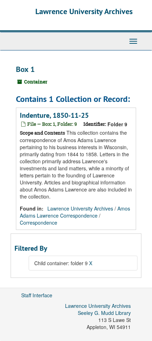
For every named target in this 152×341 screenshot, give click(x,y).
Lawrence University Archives (84, 11)
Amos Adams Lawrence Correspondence (75, 212)
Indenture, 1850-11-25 (54, 115)
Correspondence (38, 222)
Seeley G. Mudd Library (104, 312)
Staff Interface (36, 295)
